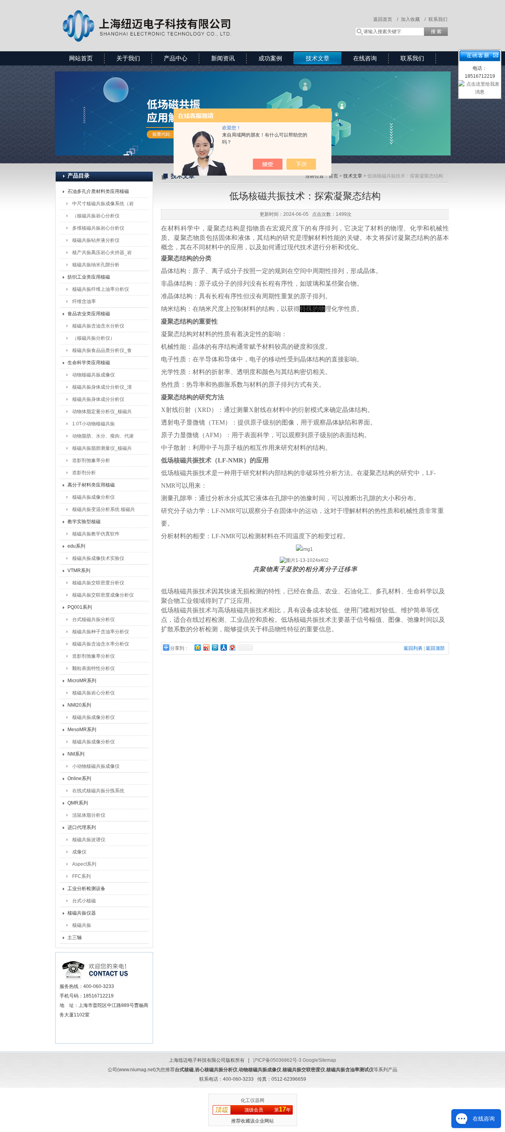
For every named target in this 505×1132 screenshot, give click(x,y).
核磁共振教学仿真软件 (96, 534)
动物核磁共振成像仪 (93, 375)
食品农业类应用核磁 (88, 313)
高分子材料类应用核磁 (91, 485)
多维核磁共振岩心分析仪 (98, 228)
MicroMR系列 (81, 680)
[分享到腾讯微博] (214, 647)
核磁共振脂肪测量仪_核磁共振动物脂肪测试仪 (102, 449)
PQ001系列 (79, 607)
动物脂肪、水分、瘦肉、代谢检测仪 (103, 437)
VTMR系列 (78, 570)
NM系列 (75, 754)
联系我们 (437, 19)
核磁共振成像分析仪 (93, 497)
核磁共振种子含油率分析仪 (100, 631)
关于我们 (128, 58)
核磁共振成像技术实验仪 (98, 558)
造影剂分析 (84, 472)
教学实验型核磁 (84, 521)
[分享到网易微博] (232, 647)
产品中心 (175, 58)
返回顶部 (435, 648)
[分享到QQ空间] (197, 647)
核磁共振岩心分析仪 (93, 693)
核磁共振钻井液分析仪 (96, 240)
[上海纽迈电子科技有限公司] (169, 18)
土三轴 (74, 937)
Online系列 (79, 778)
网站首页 (81, 58)
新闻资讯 (223, 58)
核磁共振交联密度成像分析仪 (103, 595)
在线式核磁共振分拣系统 (98, 790)
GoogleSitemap (319, 1060)
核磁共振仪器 (81, 913)
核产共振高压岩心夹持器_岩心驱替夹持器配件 (102, 254)
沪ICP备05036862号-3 (277, 1060)
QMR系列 (77, 803)
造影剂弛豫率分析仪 (93, 656)
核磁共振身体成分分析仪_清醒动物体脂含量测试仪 (102, 388)
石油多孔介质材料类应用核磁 (98, 191)
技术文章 (317, 58)
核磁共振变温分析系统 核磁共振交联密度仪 (103, 511)
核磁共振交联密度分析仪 (98, 583)
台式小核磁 (84, 901)
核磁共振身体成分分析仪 (98, 399)
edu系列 (76, 546)
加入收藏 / (413, 19)
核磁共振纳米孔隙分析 (96, 265)
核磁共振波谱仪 (88, 839)
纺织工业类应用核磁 (88, 277)
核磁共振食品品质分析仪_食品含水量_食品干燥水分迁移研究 (102, 352)
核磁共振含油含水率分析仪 (100, 644)
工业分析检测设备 (86, 888)
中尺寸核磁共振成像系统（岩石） (103, 205)
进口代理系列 (81, 827)
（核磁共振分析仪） (93, 338)
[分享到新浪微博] (206, 647)
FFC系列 (81, 876)
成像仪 (79, 852)
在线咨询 (365, 58)
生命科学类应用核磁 (88, 362)
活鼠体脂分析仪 (88, 815)
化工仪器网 (252, 1100)
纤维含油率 (84, 301)
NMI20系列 (79, 705)
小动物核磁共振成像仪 (96, 766)
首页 (333, 176)
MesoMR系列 (81, 729)
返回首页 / (385, 19)
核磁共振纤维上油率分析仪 (100, 289)
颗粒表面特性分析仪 (93, 668)
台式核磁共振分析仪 (93, 619)
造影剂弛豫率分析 (91, 460)
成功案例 (270, 58)
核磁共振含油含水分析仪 (98, 326)
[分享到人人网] (223, 647)
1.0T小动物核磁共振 (93, 424)
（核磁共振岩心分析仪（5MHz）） (96, 217)
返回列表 (413, 648)
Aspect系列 (84, 864)
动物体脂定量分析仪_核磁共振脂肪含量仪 (102, 413)
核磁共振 (81, 925)
